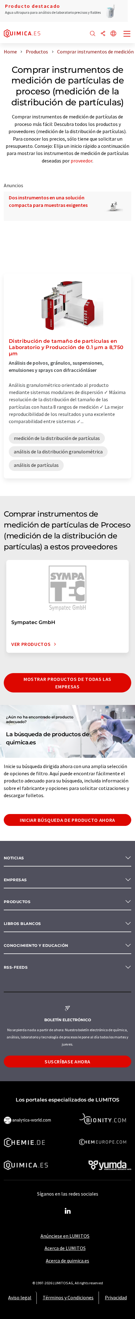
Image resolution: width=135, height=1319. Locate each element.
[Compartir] (103, 33)
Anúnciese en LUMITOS (64, 1236)
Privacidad (116, 1297)
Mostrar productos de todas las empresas (67, 683)
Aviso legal (19, 1297)
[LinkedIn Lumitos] (67, 1211)
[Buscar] (92, 33)
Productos (17, 901)
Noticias (14, 858)
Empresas (15, 879)
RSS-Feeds (16, 967)
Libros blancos (22, 923)
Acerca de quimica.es (67, 1260)
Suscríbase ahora (67, 1061)
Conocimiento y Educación (36, 945)
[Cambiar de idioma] (113, 33)
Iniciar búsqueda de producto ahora (67, 820)
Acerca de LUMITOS (65, 1248)
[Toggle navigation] (127, 34)
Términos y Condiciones (68, 1297)
